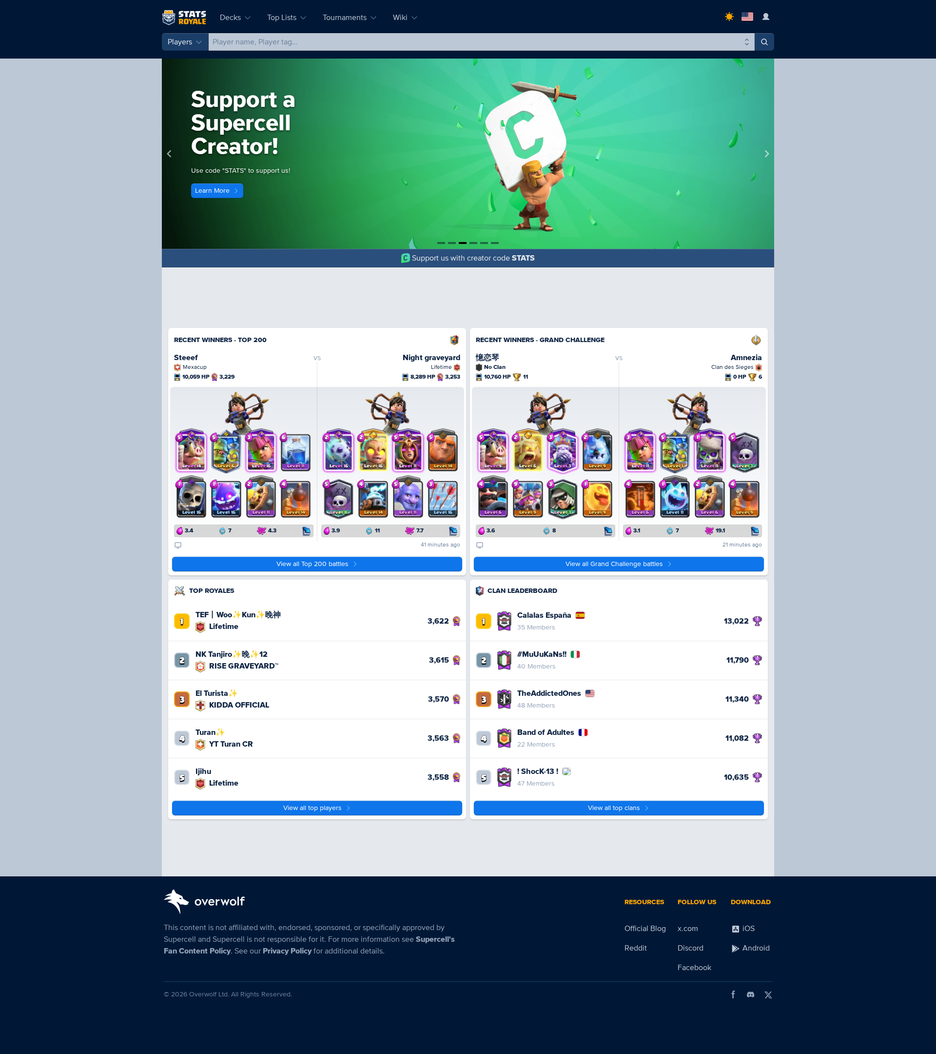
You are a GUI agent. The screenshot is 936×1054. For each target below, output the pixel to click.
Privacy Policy (287, 951)
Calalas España (544, 615)
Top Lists (281, 17)
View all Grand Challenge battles (614, 564)
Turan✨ (210, 732)
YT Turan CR (230, 744)
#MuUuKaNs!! (541, 654)
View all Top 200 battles (312, 564)
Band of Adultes (545, 732)
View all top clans (614, 808)
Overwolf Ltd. (209, 994)
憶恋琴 (487, 358)
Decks (230, 17)
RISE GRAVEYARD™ (242, 666)
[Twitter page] (768, 994)
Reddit (635, 948)
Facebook (694, 968)
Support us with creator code (473, 258)
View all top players (312, 808)
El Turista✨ (216, 693)
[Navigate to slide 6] (495, 243)
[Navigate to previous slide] (169, 153)
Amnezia (746, 358)
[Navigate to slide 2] (452, 243)
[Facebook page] (733, 994)
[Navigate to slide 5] (484, 243)
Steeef (186, 358)
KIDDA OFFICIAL (238, 705)
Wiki (400, 17)
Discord (690, 948)
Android (755, 948)
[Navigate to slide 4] (473, 243)
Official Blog (645, 928)
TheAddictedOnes (549, 693)
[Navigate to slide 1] (441, 243)
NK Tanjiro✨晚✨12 (231, 654)
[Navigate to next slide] (767, 153)
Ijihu (203, 771)
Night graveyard (431, 358)
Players (180, 42)
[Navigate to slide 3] (463, 243)
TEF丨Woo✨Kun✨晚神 (238, 615)
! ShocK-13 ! (537, 771)
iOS (748, 928)
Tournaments (345, 17)
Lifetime (222, 626)
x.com (688, 928)
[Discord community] (751, 994)
